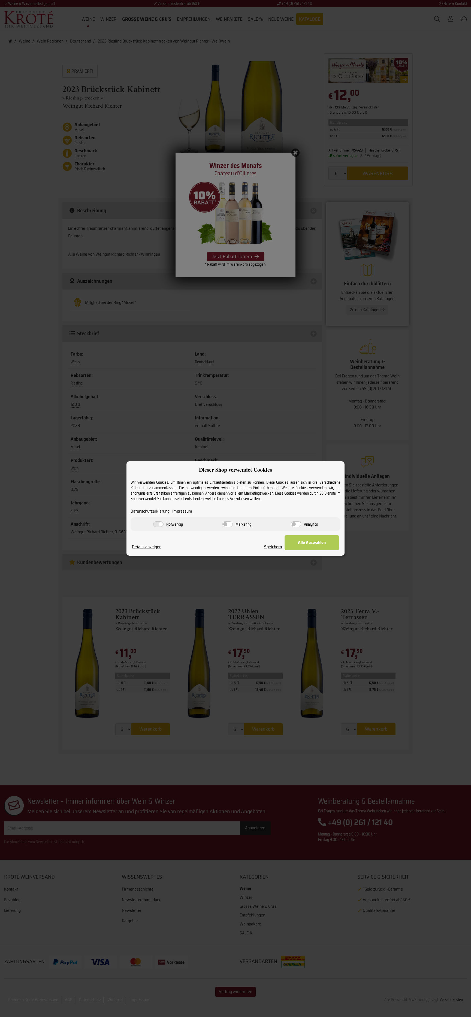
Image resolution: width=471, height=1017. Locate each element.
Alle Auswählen (312, 542)
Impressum (182, 511)
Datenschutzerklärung (150, 511)
